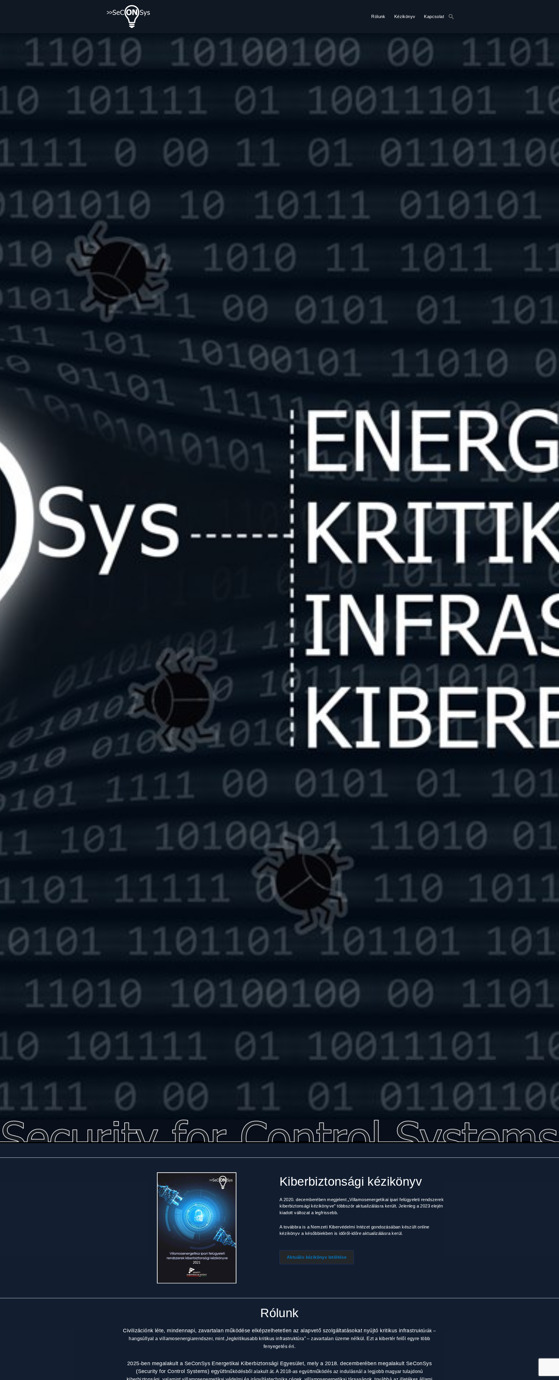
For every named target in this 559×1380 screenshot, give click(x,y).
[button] (451, 17)
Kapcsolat (434, 16)
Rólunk (378, 16)
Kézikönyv (404, 16)
